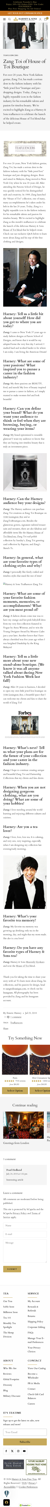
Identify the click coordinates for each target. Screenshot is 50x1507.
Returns (31, 1316)
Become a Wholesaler (33, 1375)
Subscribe (25, 1441)
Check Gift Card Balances (36, 1396)
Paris (15, 1078)
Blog (5, 1390)
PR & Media (34, 1383)
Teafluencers (10, 55)
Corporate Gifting (36, 1327)
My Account (34, 1301)
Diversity (7, 1385)
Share (5, 1028)
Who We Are (10, 1368)
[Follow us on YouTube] (24, 1451)
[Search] (9, 19)
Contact (31, 1388)
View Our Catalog (37, 1368)
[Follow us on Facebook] (6, 1451)
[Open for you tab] (6, 1502)
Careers (31, 1403)
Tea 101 (7, 1317)
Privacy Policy (20, 1213)
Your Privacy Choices (34, 1349)
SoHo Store (8, 1306)
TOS (24, 1483)
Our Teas (7, 1301)
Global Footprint (11, 1379)
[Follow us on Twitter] (12, 1451)
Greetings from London (16, 1143)
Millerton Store (10, 1312)
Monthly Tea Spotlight (9, 1325)
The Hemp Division (8, 1334)
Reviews (7, 1373)
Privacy (32, 1483)
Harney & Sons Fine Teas (24, 1479)
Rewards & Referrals (33, 1308)
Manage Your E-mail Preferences (36, 1340)
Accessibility (10, 1486)
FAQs (30, 1332)
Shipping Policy (35, 1321)
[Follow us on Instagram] (18, 1451)
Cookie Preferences (28, 1486)
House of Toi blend (30, 118)
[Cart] (45, 19)
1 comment (15, 1017)
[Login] (40, 19)
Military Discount (11, 1396)
